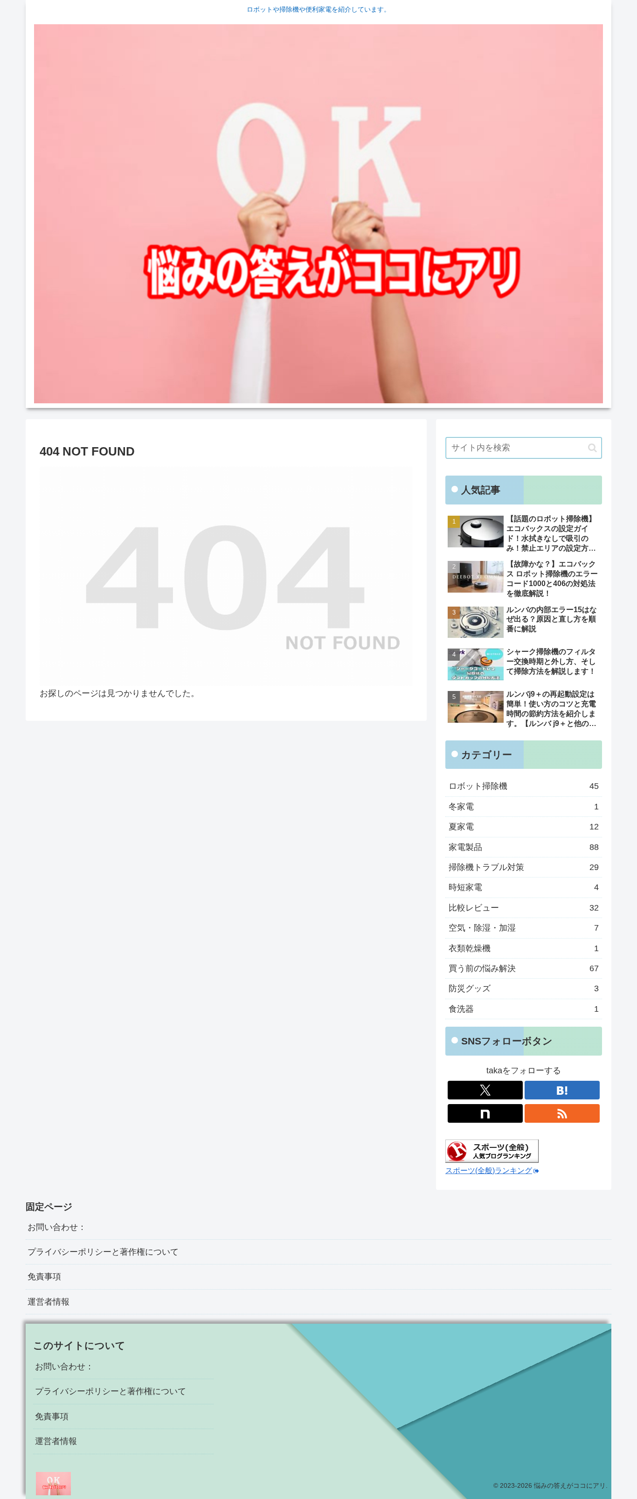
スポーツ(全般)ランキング (488, 1170)
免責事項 (44, 1276)
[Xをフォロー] (485, 1090)
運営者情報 (48, 1301)
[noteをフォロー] (485, 1113)
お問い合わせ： (57, 1227)
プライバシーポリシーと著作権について (103, 1252)
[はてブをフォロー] (562, 1090)
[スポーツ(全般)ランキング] (492, 1150)
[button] (592, 447)
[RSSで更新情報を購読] (562, 1113)
